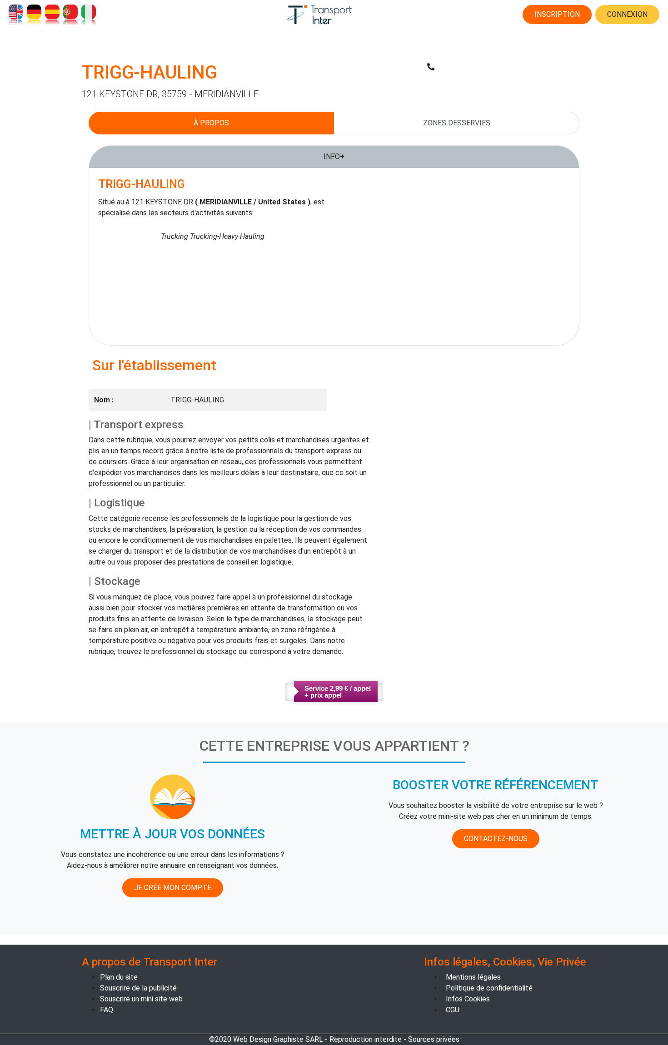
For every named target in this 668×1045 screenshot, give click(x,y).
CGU (452, 1009)
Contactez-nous (496, 838)
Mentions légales (473, 977)
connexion (627, 14)
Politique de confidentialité (489, 988)
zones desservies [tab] (456, 123)
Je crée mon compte (172, 887)
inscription (557, 14)
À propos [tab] (211, 123)
